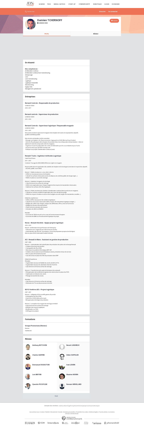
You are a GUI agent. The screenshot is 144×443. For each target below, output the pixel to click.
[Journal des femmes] (30, 423)
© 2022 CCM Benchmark (72, 413)
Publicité (47, 412)
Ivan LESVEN (70, 365)
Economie (116, 4)
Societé (60, 412)
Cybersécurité (84, 4)
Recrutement (54, 412)
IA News (42, 4)
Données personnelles (69, 412)
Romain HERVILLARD (73, 384)
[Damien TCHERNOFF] (30, 24)
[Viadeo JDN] (86, 423)
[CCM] (41, 423)
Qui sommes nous (34, 412)
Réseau (95, 34)
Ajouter (115, 21)
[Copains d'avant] (75, 423)
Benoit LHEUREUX (72, 345)
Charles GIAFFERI (38, 355)
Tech (49, 4)
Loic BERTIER (36, 374)
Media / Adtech (59, 4)
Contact (42, 412)
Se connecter (113, 11)
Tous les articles (103, 412)
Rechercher (31, 11)
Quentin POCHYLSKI (39, 384)
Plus (56, 396)
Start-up (71, 4)
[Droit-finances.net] (65, 423)
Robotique (97, 4)
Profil (46, 34)
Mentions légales (93, 412)
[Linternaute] (53, 423)
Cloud (106, 4)
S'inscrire (102, 11)
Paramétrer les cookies (82, 412)
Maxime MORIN (72, 374)
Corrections (111, 412)
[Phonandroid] (111, 423)
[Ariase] (96, 423)
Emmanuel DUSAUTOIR (40, 365)
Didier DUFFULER (72, 355)
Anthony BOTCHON (39, 345)
